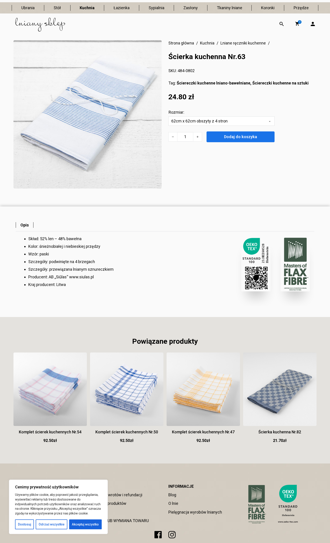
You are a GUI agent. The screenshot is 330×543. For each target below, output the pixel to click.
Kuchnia (87, 7)
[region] (58, 507)
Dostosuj (24, 524)
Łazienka (122, 7)
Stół (57, 7)
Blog (172, 494)
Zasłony (190, 7)
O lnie (173, 503)
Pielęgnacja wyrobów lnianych (195, 512)
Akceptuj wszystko (85, 524)
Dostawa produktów (108, 503)
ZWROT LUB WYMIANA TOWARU (120, 520)
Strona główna (181, 43)
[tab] (24, 225)
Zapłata (97, 512)
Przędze (301, 7)
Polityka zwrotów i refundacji (116, 494)
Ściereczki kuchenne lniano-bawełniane (213, 83)
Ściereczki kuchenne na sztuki (280, 83)
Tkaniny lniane (229, 7)
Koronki (268, 7)
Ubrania (28, 7)
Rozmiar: (176, 112)
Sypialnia (156, 7)
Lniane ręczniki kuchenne (243, 43)
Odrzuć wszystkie (51, 524)
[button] (297, 24)
